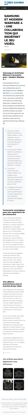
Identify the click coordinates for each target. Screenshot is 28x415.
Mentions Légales (22, 399)
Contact (15, 399)
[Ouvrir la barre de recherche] (26, 8)
